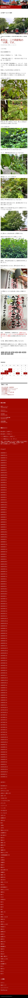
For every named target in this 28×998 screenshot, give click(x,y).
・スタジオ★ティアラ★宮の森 (7, 392)
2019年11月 (3, 650)
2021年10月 (3, 593)
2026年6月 (3, 457)
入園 (2, 825)
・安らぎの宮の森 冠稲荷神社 (7, 387)
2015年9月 (3, 774)
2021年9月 (3, 596)
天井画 (2, 859)
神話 (2, 929)
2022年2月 (3, 586)
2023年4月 (3, 551)
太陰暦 (2, 862)
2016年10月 (3, 742)
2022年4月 (3, 581)
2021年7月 (3, 601)
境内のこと (10, 36)
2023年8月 (3, 541)
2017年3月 (3, 729)
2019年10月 (3, 653)
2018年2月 (3, 702)
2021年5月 (3, 606)
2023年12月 (3, 532)
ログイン (2, 982)
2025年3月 (3, 494)
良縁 (2, 949)
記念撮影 (2, 963)
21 (17, 373)
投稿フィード (3, 985)
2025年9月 (3, 480)
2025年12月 (3, 472)
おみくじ (2, 788)
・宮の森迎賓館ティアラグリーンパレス (9, 388)
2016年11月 (3, 739)
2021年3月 (3, 611)
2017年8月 (3, 717)
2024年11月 (3, 504)
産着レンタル (3, 916)
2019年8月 (3, 658)
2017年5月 (3, 724)
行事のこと (3, 958)
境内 (6, 352)
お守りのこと (3, 790)
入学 (2, 827)
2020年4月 (3, 638)
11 (6, 371)
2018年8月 (3, 687)
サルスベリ (3, 410)
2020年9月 (3, 625)
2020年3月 (3, 640)
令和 (2, 820)
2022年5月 (3, 578)
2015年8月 (3, 776)
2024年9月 (3, 509)
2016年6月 (3, 752)
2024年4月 (3, 522)
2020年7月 (3, 630)
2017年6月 (3, 722)
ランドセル (3, 813)
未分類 (2, 899)
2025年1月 (3, 499)
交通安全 (2, 817)
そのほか (2, 36)
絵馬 (2, 939)
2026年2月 (3, 467)
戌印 (16, 352)
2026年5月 (3, 460)
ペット (2, 808)
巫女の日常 (14, 36)
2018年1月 (3, 705)
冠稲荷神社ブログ (5, 7)
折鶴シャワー (3, 882)
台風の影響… (3, 421)
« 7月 (2, 379)
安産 (2, 864)
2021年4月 (3, 608)
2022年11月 (3, 564)
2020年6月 (3, 633)
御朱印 (18, 36)
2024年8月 (3, 512)
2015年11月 (3, 769)
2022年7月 (3, 574)
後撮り (2, 874)
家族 (2, 867)
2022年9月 (3, 569)
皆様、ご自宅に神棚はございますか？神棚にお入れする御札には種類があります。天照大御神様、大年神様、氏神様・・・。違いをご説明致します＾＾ (14, 442)
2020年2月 (3, 643)
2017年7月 (3, 719)
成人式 (2, 879)
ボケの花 (6, 36)
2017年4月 (3, 727)
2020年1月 (3, 645)
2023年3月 (3, 554)
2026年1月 (3, 470)
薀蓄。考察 (3, 956)
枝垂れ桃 (24, 352)
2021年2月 (3, 613)
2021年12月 (3, 588)
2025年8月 (3, 482)
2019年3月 (3, 670)
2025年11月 (3, 475)
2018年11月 (3, 680)
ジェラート (3, 805)
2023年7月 (3, 544)
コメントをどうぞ (13, 44)
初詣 (2, 840)
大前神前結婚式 (4, 855)
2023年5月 (3, 549)
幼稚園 (2, 872)
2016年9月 (3, 744)
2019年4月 (3, 668)
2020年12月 (3, 618)
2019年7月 (3, 660)
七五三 (2, 815)
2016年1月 (3, 764)
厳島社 (2, 845)
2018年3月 (3, 700)
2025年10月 (3, 477)
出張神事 (2, 832)
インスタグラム (4, 800)
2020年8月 (3, 628)
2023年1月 (3, 559)
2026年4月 (3, 462)
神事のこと (3, 924)
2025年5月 (3, 489)
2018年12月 (3, 677)
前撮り (2, 842)
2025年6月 (3, 487)
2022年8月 (3, 571)
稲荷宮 (2, 931)
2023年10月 (3, 536)
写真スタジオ (3, 830)
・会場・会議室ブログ (5, 391)
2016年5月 (3, 754)
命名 (2, 847)
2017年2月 (3, 732)
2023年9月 (3, 539)
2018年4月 (3, 697)
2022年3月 (3, 583)
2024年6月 (3, 517)
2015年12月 (3, 766)
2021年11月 (3, 591)
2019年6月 (3, 663)
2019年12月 (3, 648)
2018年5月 (3, 695)
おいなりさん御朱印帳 (5, 417)
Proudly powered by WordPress (6, 996)
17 (2, 373)
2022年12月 (3, 561)
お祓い (2, 795)
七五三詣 (2, 413)
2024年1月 (3, 529)
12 (10, 371)
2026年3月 (3, 465)
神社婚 (2, 926)
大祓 (2, 857)
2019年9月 (3, 655)
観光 (2, 961)
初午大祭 (2, 835)
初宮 (2, 837)
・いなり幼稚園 (4, 393)
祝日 (2, 921)
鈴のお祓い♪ (3, 431)
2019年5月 (3, 665)
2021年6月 (3, 603)
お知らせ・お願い (4, 793)
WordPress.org (4, 990)
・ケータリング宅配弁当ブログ (7, 394)
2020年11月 (3, 621)
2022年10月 (3, 566)
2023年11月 (3, 534)
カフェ (2, 803)
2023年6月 (3, 546)
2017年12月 (3, 707)
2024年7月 (3, 514)
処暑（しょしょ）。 (5, 406)
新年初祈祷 (3, 887)
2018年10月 (3, 682)
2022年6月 (3, 576)
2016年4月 (3, 757)
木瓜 (20, 352)
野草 (2, 968)
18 (6, 373)
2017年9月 (3, 714)
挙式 (2, 884)
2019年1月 (3, 675)
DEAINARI (3, 785)
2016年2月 (3, 761)
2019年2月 (3, 672)
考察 (2, 944)
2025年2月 (3, 497)
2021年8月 (3, 598)
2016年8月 (3, 747)
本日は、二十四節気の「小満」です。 (12, 41)
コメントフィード (4, 987)
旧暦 (2, 892)
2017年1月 (3, 734)
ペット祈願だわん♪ (5, 436)
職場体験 (2, 946)
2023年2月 (3, 556)
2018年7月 (3, 690)
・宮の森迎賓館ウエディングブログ (8, 389)
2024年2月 (3, 527)
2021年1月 (3, 616)
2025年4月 (3, 492)
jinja (3, 352)
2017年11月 (3, 710)
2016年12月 (3, 737)
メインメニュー (26, 7)
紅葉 (26, 36)
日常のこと (22, 36)
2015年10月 (3, 771)
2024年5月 (3, 519)
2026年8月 (3, 452)
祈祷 (2, 919)
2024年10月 (3, 507)
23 (25, 373)
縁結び (2, 941)
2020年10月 (3, 623)
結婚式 (2, 936)
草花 (2, 953)
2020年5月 (3, 635)
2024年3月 (3, 524)
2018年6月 (3, 692)
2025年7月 (3, 485)
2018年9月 (3, 685)
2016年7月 (3, 749)
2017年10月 (3, 712)
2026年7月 (3, 455)
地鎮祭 (2, 850)
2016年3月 (3, 759)
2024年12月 (3, 502)
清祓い (2, 911)
